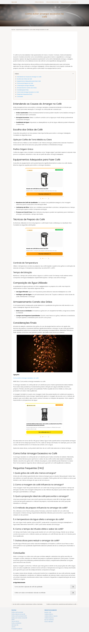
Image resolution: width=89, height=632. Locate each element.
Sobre (13, 590)
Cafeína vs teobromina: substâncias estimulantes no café (61, 575)
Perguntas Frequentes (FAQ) (24, 94)
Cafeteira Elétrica (48, 585)
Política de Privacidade (17, 583)
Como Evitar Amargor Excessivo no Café (28, 92)
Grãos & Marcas (39, 2)
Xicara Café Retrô (48, 592)
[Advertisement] (44, 42)
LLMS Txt (13, 597)
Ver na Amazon (44, 180)
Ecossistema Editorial (17, 599)
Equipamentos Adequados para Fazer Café (29, 81)
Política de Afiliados (16, 594)
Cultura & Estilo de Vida (52, 2)
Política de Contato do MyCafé (19, 588)
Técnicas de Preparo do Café (25, 83)
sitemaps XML (15, 595)
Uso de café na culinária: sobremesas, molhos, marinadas (27, 575)
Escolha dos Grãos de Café (24, 79)
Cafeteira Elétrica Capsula (50, 586)
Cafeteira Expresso (49, 588)
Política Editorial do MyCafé (18, 585)
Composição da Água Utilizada (25, 85)
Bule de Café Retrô (49, 590)
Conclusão (20, 96)
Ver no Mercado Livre (44, 402)
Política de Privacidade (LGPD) (19, 586)
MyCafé (14, 2)
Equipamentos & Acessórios (68, 2)
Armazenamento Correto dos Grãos (27, 88)
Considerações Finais (23, 90)
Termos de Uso (15, 592)
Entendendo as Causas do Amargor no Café (29, 77)
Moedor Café (47, 583)
